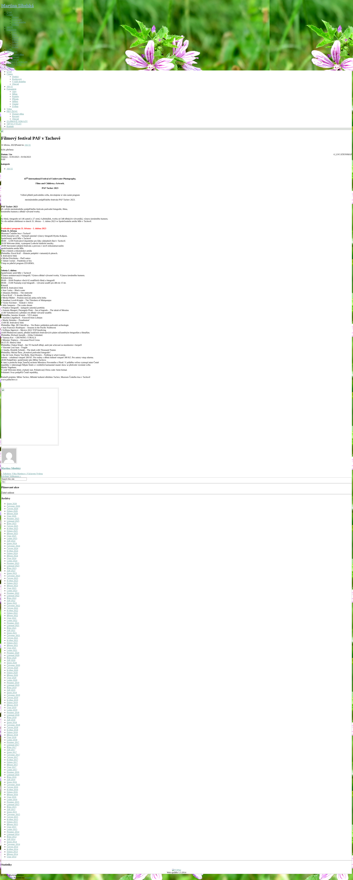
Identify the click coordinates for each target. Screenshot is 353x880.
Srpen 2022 (12, 603)
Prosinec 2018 (13, 712)
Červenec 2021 (13, 635)
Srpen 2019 (12, 692)
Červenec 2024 (13, 546)
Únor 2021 (11, 648)
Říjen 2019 (11, 687)
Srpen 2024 (12, 543)
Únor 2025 (11, 536)
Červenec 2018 (13, 725)
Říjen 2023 (11, 568)
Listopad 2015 (13, 804)
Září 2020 (11, 660)
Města (14, 34)
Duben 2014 (12, 852)
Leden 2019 (12, 710)
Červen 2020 (12, 668)
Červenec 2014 (13, 844)
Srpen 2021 (12, 633)
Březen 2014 (12, 854)
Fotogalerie (11, 29)
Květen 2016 (12, 789)
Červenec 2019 (13, 695)
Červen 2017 (12, 757)
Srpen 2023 (12, 573)
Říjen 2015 (11, 807)
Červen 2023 (12, 578)
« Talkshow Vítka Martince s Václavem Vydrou (22, 473)
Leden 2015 (12, 829)
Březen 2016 (12, 794)
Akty (14, 32)
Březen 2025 (12, 533)
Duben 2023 (12, 583)
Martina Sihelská (17, 5)
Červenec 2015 (13, 814)
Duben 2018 (12, 732)
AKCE (10, 27)
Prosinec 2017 (13, 742)
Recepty (15, 57)
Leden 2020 (12, 680)
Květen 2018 (12, 730)
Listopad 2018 (13, 715)
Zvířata (15, 47)
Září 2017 (11, 750)
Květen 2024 (12, 551)
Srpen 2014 (12, 842)
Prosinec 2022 (13, 593)
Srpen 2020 (12, 663)
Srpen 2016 (12, 782)
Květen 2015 (12, 819)
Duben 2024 (12, 553)
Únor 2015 (11, 827)
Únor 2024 (11, 558)
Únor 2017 (11, 767)
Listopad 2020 (13, 655)
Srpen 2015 (12, 812)
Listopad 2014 (13, 834)
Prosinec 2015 (13, 802)
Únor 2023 (11, 588)
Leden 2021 (12, 650)
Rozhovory (17, 20)
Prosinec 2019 (13, 682)
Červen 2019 (12, 697)
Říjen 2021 (11, 628)
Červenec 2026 (13, 506)
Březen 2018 (12, 735)
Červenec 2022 (13, 605)
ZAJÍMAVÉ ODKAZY (17, 62)
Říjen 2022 (11, 598)
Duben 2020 (12, 673)
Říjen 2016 (11, 777)
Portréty (15, 37)
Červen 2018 (12, 727)
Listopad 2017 (13, 745)
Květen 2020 (12, 670)
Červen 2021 (12, 638)
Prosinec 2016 (13, 772)
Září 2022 (11, 600)
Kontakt (10, 67)
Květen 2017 (12, 760)
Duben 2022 (12, 613)
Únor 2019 (11, 707)
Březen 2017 (12, 765)
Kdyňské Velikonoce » (11, 476)
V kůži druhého (19, 22)
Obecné (15, 24)
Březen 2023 (12, 586)
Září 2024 (11, 541)
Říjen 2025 (11, 523)
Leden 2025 (12, 538)
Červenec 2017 (13, 755)
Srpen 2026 (12, 503)
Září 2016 (11, 779)
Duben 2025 (12, 531)
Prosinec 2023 (13, 563)
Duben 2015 (12, 822)
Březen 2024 (12, 556)
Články (10, 15)
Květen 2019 (12, 700)
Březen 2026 (12, 513)
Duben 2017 (12, 762)
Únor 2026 (11, 516)
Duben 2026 (12, 511)
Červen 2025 (12, 526)
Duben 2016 (12, 792)
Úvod (9, 12)
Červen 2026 (12, 508)
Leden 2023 (12, 590)
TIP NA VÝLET (14, 64)
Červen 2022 (12, 608)
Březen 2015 (12, 824)
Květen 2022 (12, 610)
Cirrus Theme (7, 877)
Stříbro (15, 42)
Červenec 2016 (13, 784)
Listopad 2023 (13, 566)
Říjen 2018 (11, 717)
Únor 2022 (11, 618)
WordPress (29, 877)
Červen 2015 (12, 817)
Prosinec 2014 (13, 832)
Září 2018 (11, 720)
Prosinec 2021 (13, 623)
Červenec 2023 (13, 576)
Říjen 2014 (11, 837)
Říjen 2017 (11, 747)
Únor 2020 (11, 678)
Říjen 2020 (11, 658)
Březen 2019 (12, 705)
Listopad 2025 (13, 521)
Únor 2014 (11, 857)
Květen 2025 (12, 528)
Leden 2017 (12, 770)
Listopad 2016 (13, 774)
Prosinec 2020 (13, 653)
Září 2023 (11, 571)
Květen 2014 (12, 849)
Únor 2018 (11, 737)
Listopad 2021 (13, 625)
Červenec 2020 (13, 665)
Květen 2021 (12, 640)
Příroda (15, 39)
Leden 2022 (12, 620)
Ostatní (15, 44)
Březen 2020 (12, 675)
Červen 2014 (12, 847)
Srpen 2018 (12, 722)
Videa (9, 49)
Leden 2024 (12, 561)
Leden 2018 (12, 740)
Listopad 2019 (13, 685)
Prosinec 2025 (13, 518)
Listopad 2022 (13, 595)
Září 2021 (11, 630)
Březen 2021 (12, 645)
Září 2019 (11, 690)
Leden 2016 (12, 799)
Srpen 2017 (12, 752)
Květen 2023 (12, 581)
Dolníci (15, 17)
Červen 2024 (12, 548)
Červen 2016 (12, 787)
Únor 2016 (11, 797)
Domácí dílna (18, 54)
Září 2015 (11, 809)
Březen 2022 (12, 615)
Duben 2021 (12, 643)
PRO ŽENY (12, 52)
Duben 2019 (12, 702)
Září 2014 (11, 839)
